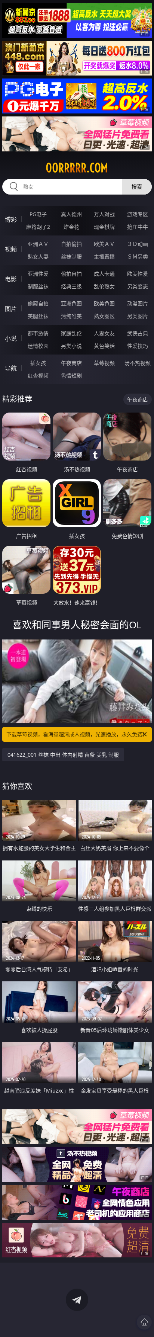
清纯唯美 (71, 316)
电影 (11, 279)
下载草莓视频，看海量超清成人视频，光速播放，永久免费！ (77, 734)
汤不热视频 (137, 362)
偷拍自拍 (71, 273)
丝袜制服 (71, 256)
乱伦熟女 (104, 286)
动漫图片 (137, 303)
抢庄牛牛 (137, 226)
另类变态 (137, 286)
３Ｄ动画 (137, 243)
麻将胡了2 (38, 226)
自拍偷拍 (71, 243)
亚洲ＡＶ (38, 243)
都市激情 (38, 333)
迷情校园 (38, 345)
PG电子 (38, 214)
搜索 (137, 186)
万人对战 (104, 214)
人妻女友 (104, 333)
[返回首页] (144, 1322)
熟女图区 (104, 316)
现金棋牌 (104, 226)
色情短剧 (71, 375)
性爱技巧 (137, 345)
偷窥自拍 (38, 303)
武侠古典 (137, 333)
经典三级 (71, 286)
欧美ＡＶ (104, 243)
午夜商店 (71, 362)
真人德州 (71, 214)
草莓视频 (104, 362)
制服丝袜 (38, 286)
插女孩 (38, 362)
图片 (11, 309)
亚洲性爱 (38, 273)
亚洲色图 (71, 303)
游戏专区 (137, 214)
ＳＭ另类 (137, 256)
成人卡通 (104, 273)
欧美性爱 (137, 273)
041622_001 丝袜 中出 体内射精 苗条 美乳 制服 (63, 754)
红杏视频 (38, 375)
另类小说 (71, 345)
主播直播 (104, 256)
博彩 (11, 219)
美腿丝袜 (38, 316)
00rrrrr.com (77, 167)
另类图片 (137, 316)
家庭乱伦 (71, 333)
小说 (11, 338)
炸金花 (71, 226)
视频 (11, 249)
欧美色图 (104, 303)
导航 (11, 368)
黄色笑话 (104, 345)
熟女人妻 (38, 256)
